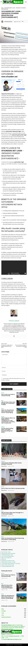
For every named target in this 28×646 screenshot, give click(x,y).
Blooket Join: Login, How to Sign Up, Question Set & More (7, 346)
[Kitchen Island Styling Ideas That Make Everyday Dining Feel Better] (22, 429)
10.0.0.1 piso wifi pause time (7, 556)
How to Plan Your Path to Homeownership (8, 395)
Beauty (2, 416)
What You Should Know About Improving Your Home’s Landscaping (7, 411)
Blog (2, 7)
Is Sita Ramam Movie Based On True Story (10, 563)
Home (2, 408)
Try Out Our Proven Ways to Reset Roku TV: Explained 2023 (21, 346)
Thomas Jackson (8, 21)
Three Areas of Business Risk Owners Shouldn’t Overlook (11, 463)
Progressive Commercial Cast (7, 560)
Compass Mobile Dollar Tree (7, 566)
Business (3, 461)
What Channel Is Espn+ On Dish (8, 562)
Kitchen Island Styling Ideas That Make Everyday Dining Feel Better (7, 430)
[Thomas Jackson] (2, 22)
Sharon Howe (4, 466)
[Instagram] (14, 336)
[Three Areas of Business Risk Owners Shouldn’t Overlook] (14, 451)
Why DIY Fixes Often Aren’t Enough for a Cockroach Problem (8, 403)
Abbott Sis (3, 559)
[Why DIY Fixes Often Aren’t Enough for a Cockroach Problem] (22, 403)
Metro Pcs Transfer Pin (6, 557)
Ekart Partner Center (5, 552)
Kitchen (3, 426)
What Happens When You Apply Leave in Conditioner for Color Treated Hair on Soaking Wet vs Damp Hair (8, 420)
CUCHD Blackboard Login (7, 554)
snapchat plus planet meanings (8, 553)
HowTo (2, 392)
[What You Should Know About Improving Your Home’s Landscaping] (22, 411)
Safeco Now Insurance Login (7, 564)
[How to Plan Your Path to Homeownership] (22, 395)
